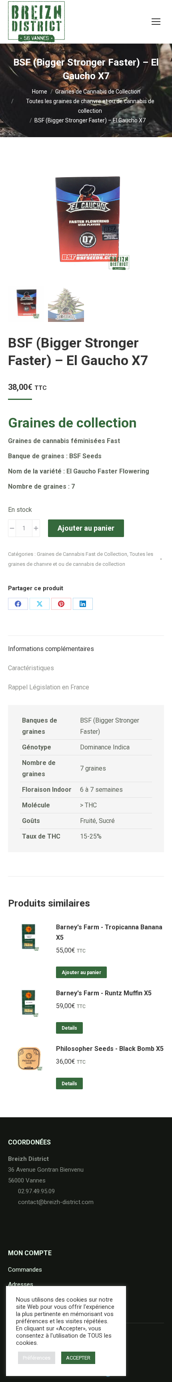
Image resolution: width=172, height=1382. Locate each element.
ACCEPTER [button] (78, 1358)
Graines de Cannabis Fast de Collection (82, 554)
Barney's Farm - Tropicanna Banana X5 (109, 932)
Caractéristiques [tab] (31, 668)
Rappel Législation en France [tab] (48, 687)
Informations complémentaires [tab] (51, 649)
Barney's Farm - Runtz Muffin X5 (104, 993)
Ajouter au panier (86, 528)
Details (69, 1028)
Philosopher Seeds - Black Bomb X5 (110, 1048)
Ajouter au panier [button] (81, 972)
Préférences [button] (36, 1358)
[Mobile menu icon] (156, 22)
